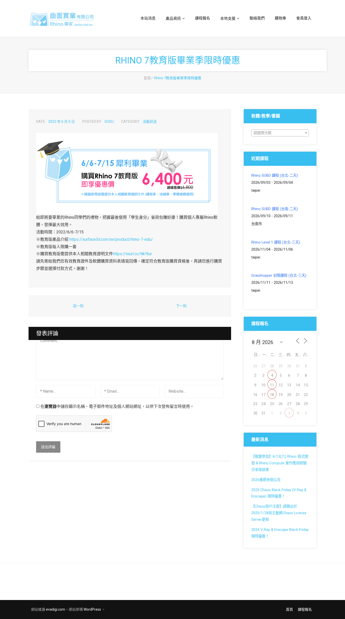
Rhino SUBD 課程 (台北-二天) (274, 175)
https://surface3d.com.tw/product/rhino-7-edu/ (111, 239)
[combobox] (280, 132)
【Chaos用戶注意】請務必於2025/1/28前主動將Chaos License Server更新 (278, 513)
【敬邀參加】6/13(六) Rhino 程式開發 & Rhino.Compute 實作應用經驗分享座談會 (279, 463)
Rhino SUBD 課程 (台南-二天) (274, 209)
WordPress (92, 609)
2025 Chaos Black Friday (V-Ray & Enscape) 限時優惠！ (278, 493)
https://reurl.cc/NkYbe (132, 253)
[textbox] (280, 133)
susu (109, 121)
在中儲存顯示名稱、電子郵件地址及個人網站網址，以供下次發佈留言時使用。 (117, 406)
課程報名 (305, 609)
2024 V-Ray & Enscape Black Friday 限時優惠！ (280, 533)
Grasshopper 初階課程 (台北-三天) (278, 275)
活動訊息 (150, 121)
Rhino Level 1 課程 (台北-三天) (275, 242)
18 (272, 394)
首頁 (147, 78)
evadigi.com (55, 609)
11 (272, 385)
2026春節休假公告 (266, 480)
